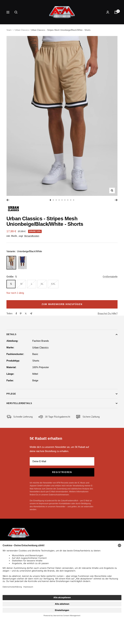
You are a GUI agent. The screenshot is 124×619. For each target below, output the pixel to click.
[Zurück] (7, 200)
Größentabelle (110, 276)
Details (11, 334)
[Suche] (16, 12)
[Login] (107, 12)
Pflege (11, 394)
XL (42, 283)
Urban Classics (22, 30)
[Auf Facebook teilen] (16, 313)
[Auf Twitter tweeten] (25, 313)
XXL (53, 283)
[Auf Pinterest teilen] (20, 313)
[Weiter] (116, 200)
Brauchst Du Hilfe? (108, 313)
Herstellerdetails (19, 403)
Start (8, 30)
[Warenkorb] (116, 12)
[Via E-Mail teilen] (31, 314)
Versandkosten (31, 236)
